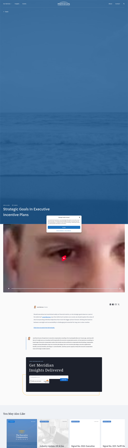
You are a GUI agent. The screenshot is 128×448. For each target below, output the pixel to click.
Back (6, 12)
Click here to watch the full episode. (44, 327)
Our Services (6, 4)
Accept (64, 227)
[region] (64, 258)
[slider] (64, 288)
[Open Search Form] (124, 4)
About (110, 4)
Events (24, 4)
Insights (17, 4)
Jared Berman (42, 307)
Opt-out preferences (60, 230)
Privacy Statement (67, 230)
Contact (117, 4)
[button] (79, 217)
